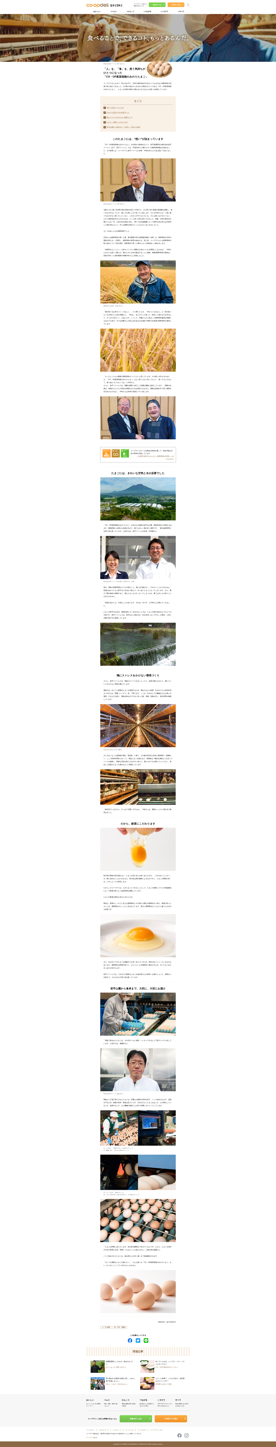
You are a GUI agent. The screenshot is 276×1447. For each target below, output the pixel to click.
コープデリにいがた (156, 1430)
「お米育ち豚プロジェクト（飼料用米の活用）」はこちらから (155, 457)
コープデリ (97, 5)
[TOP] (270, 1434)
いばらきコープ (104, 1430)
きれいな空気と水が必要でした (118, 112)
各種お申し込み (157, 4)
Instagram (186, 1435)
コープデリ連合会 (91, 1437)
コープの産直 (106, 1327)
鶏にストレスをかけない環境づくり (120, 117)
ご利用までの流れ (176, 4)
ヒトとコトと (116, 6)
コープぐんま (129, 1430)
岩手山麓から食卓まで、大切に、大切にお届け (124, 127)
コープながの (142, 1430)
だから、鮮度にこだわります (117, 122)
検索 (188, 4)
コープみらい (90, 1430)
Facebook (179, 1435)
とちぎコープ (117, 1430)
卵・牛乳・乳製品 (119, 1327)
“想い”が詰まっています (115, 108)
